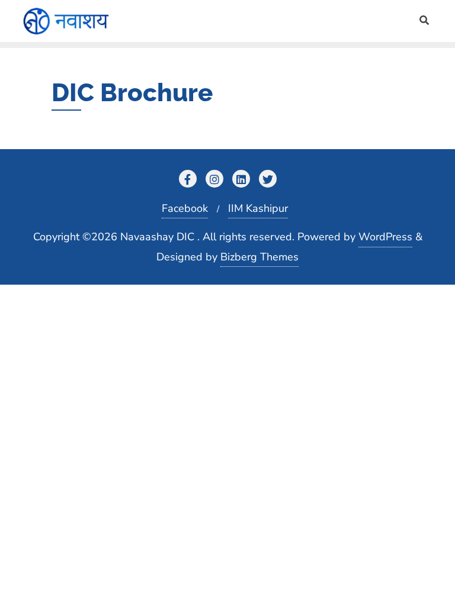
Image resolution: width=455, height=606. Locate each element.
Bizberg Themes (259, 257)
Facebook (185, 208)
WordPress (385, 237)
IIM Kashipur (258, 208)
